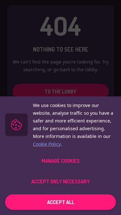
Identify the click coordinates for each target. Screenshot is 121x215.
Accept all (60, 202)
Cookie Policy (47, 144)
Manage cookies (61, 161)
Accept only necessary (60, 181)
